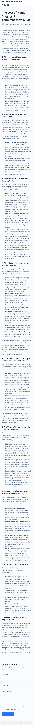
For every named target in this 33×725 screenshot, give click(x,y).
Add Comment (8, 691)
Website (5, 685)
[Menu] (30, 3)
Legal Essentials (25, 24)
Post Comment (8, 714)
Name (5, 674)
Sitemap (27, 723)
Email (5, 680)
